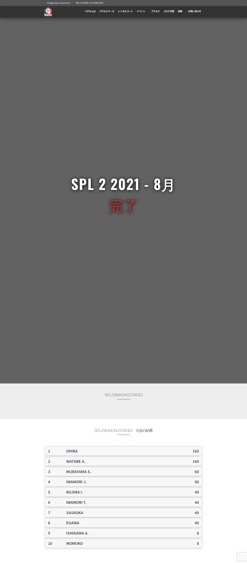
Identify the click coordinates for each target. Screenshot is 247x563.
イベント (141, 11)
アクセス (155, 11)
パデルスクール (106, 11)
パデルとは (90, 11)
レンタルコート (125, 11)
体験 (180, 11)
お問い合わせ (194, 11)
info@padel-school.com (58, 2)
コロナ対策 (168, 11)
